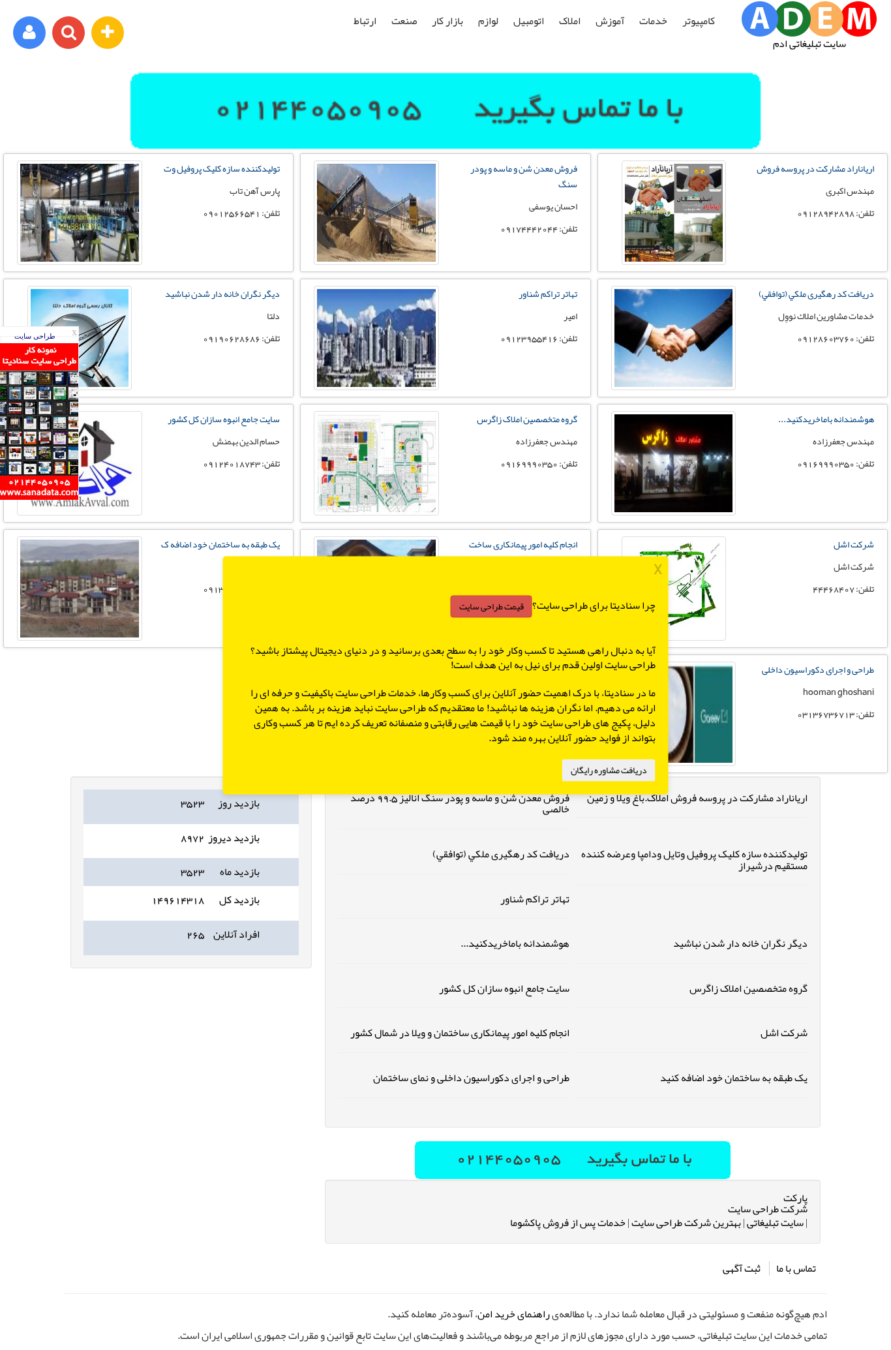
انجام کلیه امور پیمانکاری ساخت (523, 544)
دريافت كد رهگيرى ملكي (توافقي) (816, 293)
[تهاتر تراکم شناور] (376, 338)
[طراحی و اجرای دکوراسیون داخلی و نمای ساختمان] (673, 714)
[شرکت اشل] (673, 588)
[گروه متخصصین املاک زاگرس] (376, 463)
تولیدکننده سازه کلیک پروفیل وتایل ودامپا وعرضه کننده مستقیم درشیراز (694, 860)
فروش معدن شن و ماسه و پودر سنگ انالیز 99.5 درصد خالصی (459, 804)
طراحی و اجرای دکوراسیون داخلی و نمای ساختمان (471, 1077)
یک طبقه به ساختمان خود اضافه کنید (734, 1077)
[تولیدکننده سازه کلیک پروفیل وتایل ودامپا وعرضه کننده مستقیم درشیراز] (79, 213)
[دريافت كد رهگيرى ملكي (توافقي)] (673, 338)
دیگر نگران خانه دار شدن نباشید (222, 293)
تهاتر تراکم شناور (548, 293)
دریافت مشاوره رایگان (609, 770)
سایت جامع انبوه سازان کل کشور (224, 419)
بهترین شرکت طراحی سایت (686, 1222)
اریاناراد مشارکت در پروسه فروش (815, 168)
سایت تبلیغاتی (775, 1222)
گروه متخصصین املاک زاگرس (527, 419)
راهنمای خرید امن (513, 1314)
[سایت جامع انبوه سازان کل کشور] (79, 463)
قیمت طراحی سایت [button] (491, 606)
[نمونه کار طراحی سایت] (39, 496)
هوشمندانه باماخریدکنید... (826, 419)
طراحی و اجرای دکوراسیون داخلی (818, 669)
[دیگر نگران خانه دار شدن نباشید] (79, 338)
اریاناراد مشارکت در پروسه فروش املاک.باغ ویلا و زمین (697, 798)
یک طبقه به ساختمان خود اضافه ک (220, 544)
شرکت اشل (854, 544)
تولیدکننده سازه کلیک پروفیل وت (222, 168)
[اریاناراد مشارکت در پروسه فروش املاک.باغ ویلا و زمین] (673, 213)
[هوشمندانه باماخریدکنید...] (673, 463)
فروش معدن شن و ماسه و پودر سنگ (523, 176)
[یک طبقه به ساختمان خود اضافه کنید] (79, 588)
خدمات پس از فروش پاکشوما (568, 1222)
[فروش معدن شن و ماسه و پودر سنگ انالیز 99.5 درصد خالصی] (376, 213)
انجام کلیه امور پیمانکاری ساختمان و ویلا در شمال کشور (459, 1032)
